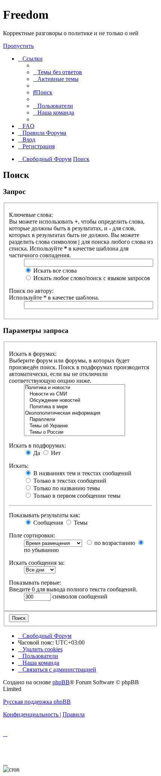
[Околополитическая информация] (74, 413)
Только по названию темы (66, 488)
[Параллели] (74, 419)
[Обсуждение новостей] (74, 400)
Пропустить (18, 46)
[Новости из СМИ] (74, 394)
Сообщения (47, 522)
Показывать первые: (35, 582)
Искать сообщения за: (36, 563)
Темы (80, 522)
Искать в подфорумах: (37, 445)
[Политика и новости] (74, 388)
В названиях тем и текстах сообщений (81, 473)
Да (36, 453)
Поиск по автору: (31, 291)
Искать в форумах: (33, 354)
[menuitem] (57, 72)
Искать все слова (54, 270)
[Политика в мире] (74, 407)
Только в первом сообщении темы (76, 495)
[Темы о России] (74, 432)
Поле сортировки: (32, 535)
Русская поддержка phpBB (37, 701)
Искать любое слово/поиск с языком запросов (91, 278)
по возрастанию (114, 543)
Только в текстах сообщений (69, 481)
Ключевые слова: (31, 215)
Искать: (18, 466)
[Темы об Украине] (74, 426)
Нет (55, 453)
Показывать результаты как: (44, 515)
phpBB (61, 682)
